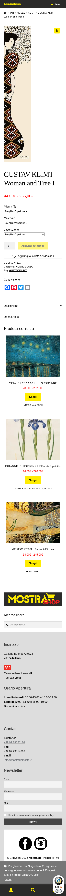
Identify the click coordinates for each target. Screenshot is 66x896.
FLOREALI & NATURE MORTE (29, 488)
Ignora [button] (8, 879)
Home (11, 12)
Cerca (33, 890)
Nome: (7, 779)
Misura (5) (10, 206)
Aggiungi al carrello (33, 245)
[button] (57, 30)
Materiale (9, 218)
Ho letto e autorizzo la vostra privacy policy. (31, 815)
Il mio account (11, 890)
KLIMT (31, 12)
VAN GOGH (37, 405)
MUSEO (21, 12)
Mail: (6, 803)
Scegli (33, 396)
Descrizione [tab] (11, 305)
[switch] (59, 891)
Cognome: (9, 791)
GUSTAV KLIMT (18, 270)
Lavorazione (11, 229)
